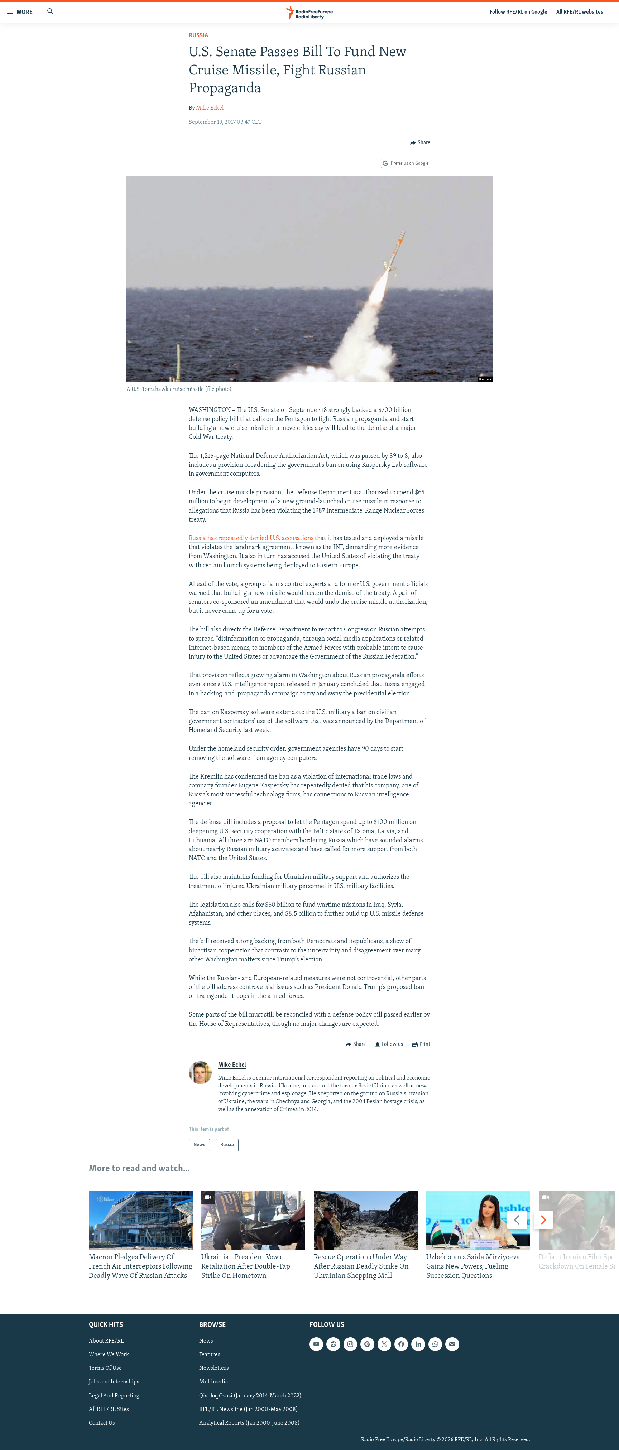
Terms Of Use (105, 1368)
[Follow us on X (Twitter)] (384, 1344)
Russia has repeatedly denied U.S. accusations (251, 538)
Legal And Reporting (114, 1395)
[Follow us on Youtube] (316, 1344)
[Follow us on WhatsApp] (435, 1344)
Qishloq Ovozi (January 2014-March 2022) (250, 1395)
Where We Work (109, 1355)
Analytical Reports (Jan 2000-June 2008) (249, 1423)
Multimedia (213, 1382)
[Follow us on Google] (367, 1344)
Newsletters (214, 1368)
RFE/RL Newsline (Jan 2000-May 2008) (248, 1409)
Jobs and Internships (114, 1382)
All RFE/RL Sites (109, 1409)
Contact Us (102, 1423)
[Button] (420, 142)
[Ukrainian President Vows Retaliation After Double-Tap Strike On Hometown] (253, 1220)
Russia (198, 36)
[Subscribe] (452, 1344)
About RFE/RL (106, 1341)
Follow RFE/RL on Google (518, 12)
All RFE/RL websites (579, 12)
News (206, 1341)
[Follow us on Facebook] (401, 1344)
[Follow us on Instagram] (350, 1344)
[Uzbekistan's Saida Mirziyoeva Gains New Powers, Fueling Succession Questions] (478, 1220)
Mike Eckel (210, 108)
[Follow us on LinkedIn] (418, 1344)
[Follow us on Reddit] (333, 1344)
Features (209, 1355)
